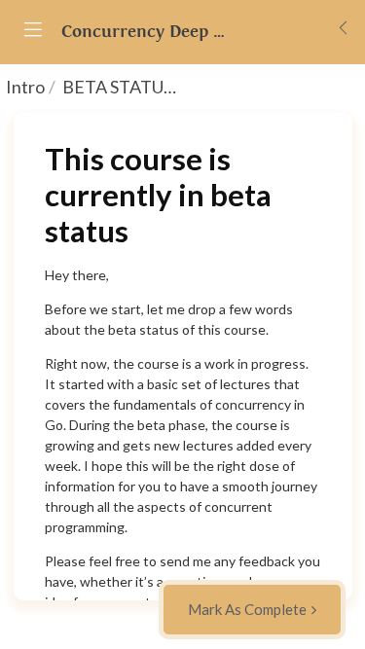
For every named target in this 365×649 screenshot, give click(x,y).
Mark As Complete (247, 609)
